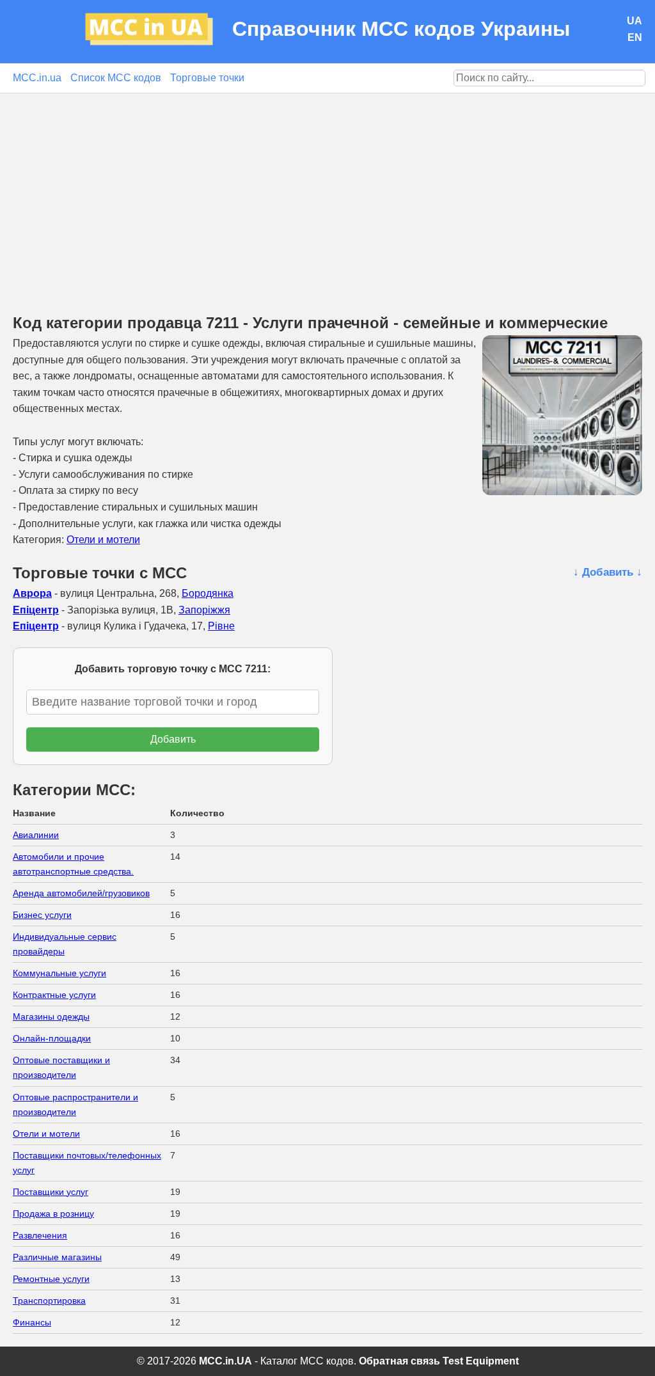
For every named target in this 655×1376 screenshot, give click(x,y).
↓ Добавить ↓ (607, 572)
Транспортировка (49, 1300)
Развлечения (40, 1235)
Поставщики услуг (50, 1192)
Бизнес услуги (42, 915)
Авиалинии (36, 835)
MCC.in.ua (37, 77)
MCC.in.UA (225, 1361)
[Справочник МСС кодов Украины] (158, 32)
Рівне (221, 626)
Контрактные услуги (54, 995)
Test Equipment (481, 1361)
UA (634, 20)
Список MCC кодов (115, 77)
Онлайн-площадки (52, 1038)
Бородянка (207, 593)
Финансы (32, 1322)
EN (634, 37)
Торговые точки (207, 77)
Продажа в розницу (53, 1213)
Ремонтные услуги (51, 1279)
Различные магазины (57, 1257)
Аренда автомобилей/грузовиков (81, 893)
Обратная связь (399, 1361)
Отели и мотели (103, 539)
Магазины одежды (51, 1016)
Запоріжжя (204, 610)
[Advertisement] (327, 189)
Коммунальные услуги (59, 973)
